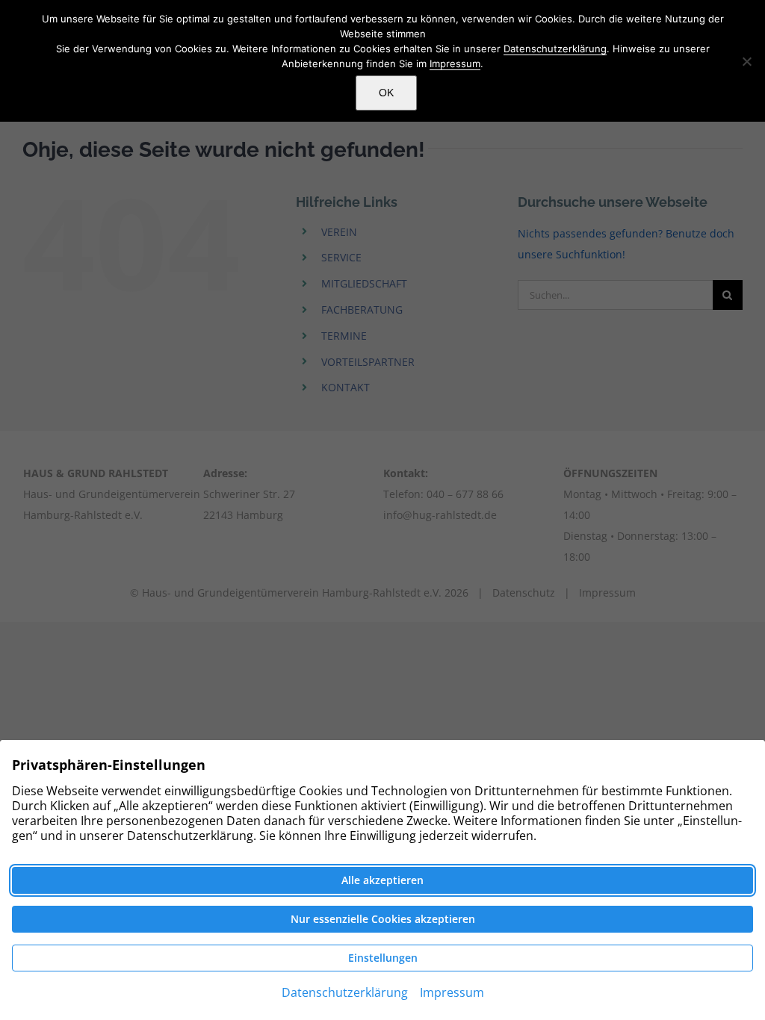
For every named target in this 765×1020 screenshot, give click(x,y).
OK (386, 93)
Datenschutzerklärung (555, 49)
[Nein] (746, 61)
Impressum (455, 63)
